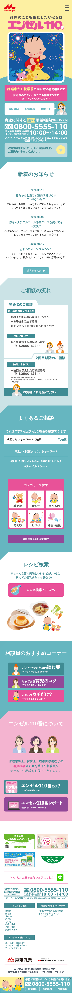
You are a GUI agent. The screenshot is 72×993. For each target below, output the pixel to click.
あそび (8, 919)
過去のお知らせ (36, 270)
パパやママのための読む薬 (51, 911)
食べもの (9, 916)
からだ (8, 913)
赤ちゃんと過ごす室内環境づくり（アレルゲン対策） (36, 197)
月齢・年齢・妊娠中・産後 (11, 928)
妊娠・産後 (10, 924)
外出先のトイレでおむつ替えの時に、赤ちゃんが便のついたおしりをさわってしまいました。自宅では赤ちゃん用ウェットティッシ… (36, 232)
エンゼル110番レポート (16, 945)
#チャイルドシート (36, 466)
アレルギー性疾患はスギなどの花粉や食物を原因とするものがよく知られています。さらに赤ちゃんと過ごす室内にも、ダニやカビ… (36, 206)
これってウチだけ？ (48, 916)
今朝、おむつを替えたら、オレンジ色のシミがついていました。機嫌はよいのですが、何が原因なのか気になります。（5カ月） (36, 255)
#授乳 (13, 461)
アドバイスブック (13, 948)
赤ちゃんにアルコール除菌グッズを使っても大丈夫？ (36, 224)
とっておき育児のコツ (49, 913)
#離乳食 (46, 461)
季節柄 (8, 911)
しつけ (8, 921)
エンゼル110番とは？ (15, 943)
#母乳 (22, 461)
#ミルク (57, 461)
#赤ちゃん (33, 461)
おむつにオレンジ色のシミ (36, 249)
